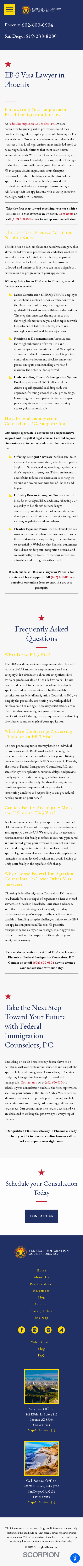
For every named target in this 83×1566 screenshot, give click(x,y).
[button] (75, 1558)
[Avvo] (61, 1329)
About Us (41, 1277)
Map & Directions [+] (41, 1430)
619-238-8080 (41, 36)
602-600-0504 (37, 25)
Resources (41, 1291)
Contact (41, 1304)
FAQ (41, 1355)
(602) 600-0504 (61, 577)
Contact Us (41, 1216)
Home (41, 1270)
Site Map (41, 1318)
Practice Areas (41, 1284)
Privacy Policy (41, 1311)
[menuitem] (41, 1270)
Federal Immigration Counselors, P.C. (32, 124)
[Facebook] (21, 1329)
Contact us (28, 1082)
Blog (41, 1297)
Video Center (41, 1342)
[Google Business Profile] (34, 1329)
